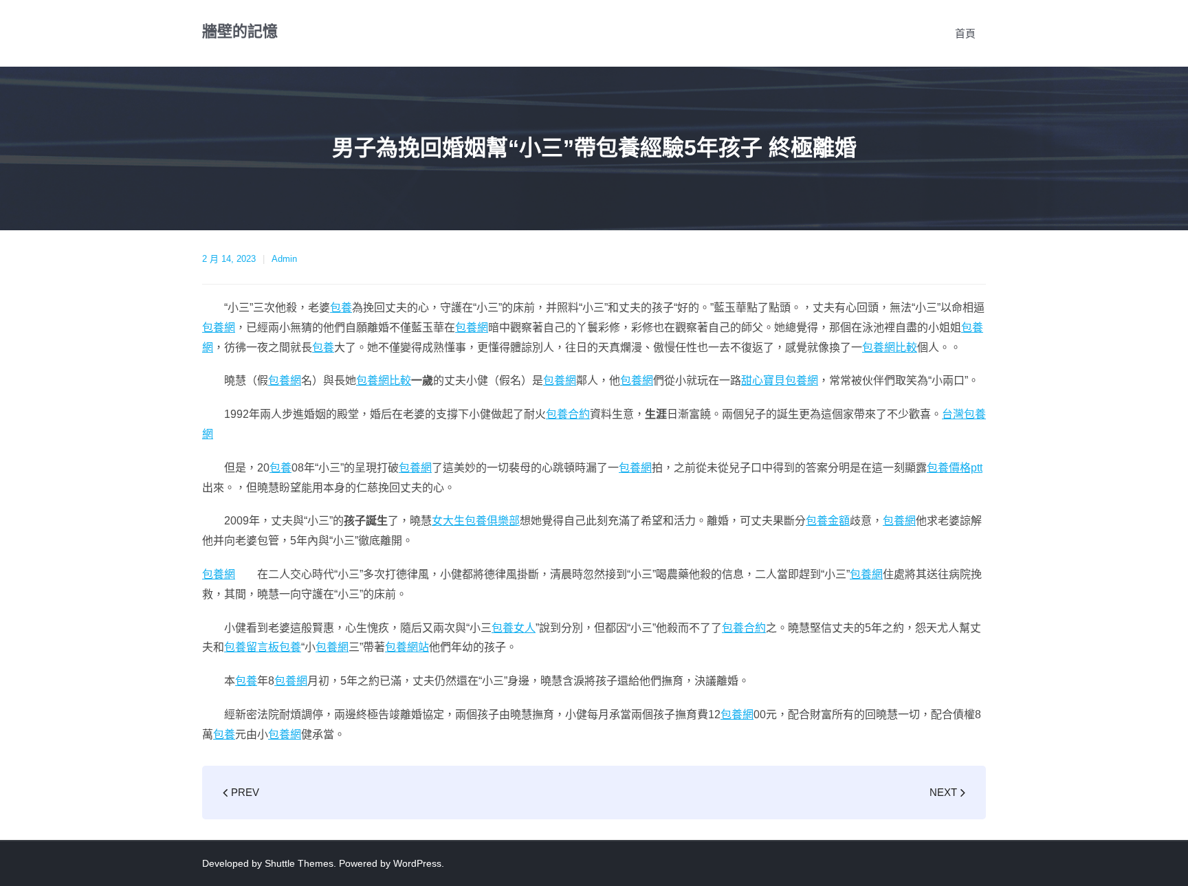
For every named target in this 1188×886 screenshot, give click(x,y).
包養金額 (828, 521)
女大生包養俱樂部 (476, 521)
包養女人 (514, 628)
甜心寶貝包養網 (779, 380)
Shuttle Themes (299, 863)
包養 (341, 307)
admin (284, 259)
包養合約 (568, 414)
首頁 (965, 33)
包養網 (218, 327)
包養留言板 (251, 647)
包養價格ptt (954, 468)
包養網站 (407, 647)
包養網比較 (889, 347)
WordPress (417, 863)
